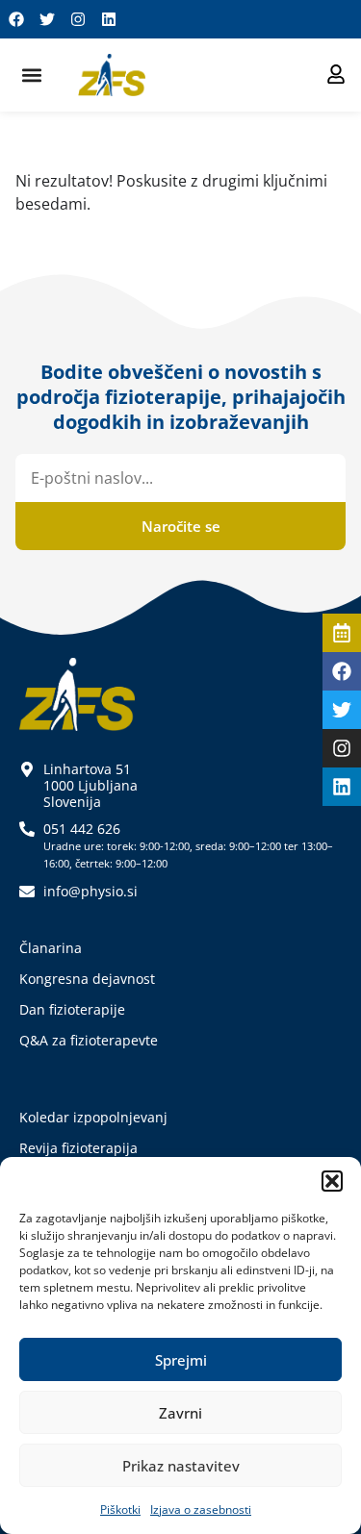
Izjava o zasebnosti (200, 1509)
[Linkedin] (108, 19)
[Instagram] (78, 19)
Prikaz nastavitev (181, 1465)
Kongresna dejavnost (87, 978)
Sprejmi (181, 1360)
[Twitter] (47, 19)
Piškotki (120, 1509)
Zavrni (180, 1412)
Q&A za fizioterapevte (88, 1040)
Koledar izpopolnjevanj (93, 1117)
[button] (332, 1181)
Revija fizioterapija (78, 1148)
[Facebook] (16, 19)
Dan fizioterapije (72, 1009)
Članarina (50, 948)
